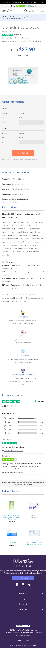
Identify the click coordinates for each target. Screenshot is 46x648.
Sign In (31, 11)
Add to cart (23, 153)
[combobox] (25, 11)
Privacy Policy (32, 645)
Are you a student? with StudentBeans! (23, 2)
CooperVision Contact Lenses (32, 17)
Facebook (17, 584)
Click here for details (9, 202)
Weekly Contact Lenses (10, 17)
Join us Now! (23, 578)
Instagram (23, 584)
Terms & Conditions (21, 645)
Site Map (12, 645)
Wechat (29, 584)
